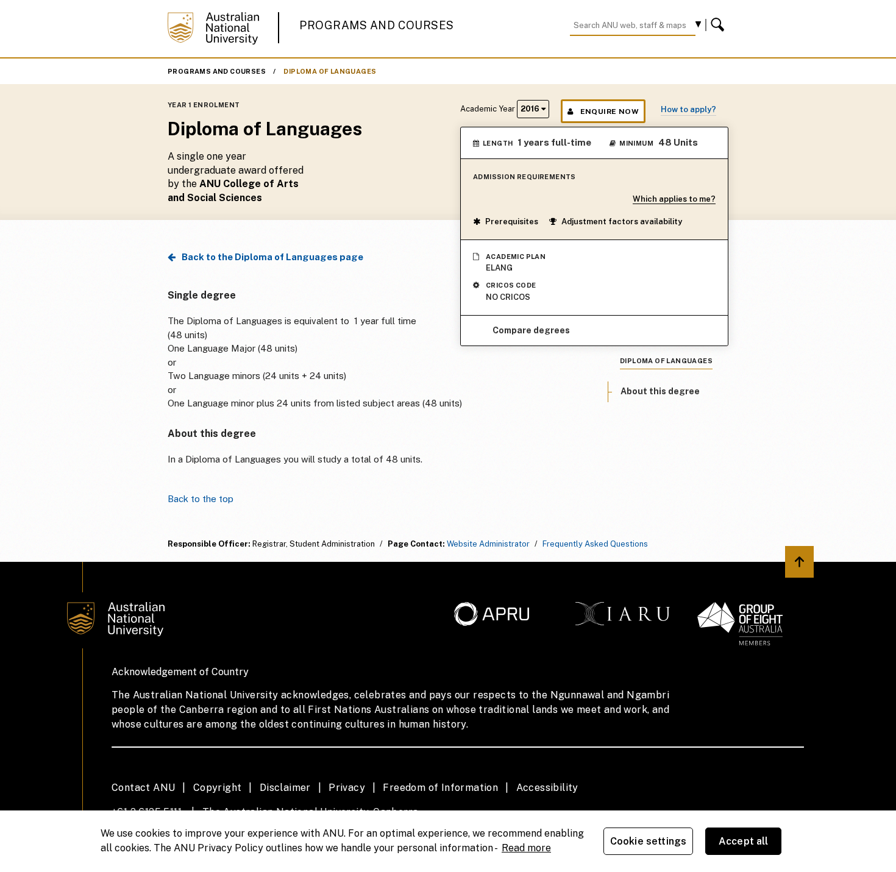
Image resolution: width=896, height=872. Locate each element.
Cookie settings (648, 841)
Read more (526, 848)
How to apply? (688, 109)
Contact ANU (143, 787)
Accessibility (547, 787)
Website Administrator (488, 543)
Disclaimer (285, 787)
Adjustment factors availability (621, 221)
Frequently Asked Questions (595, 543)
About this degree (660, 391)
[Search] (719, 25)
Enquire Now (609, 111)
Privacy (347, 787)
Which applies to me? (674, 199)
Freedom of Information (440, 787)
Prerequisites (511, 221)
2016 (531, 108)
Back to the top (200, 499)
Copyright (217, 787)
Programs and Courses (376, 25)
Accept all (744, 841)
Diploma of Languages (329, 71)
